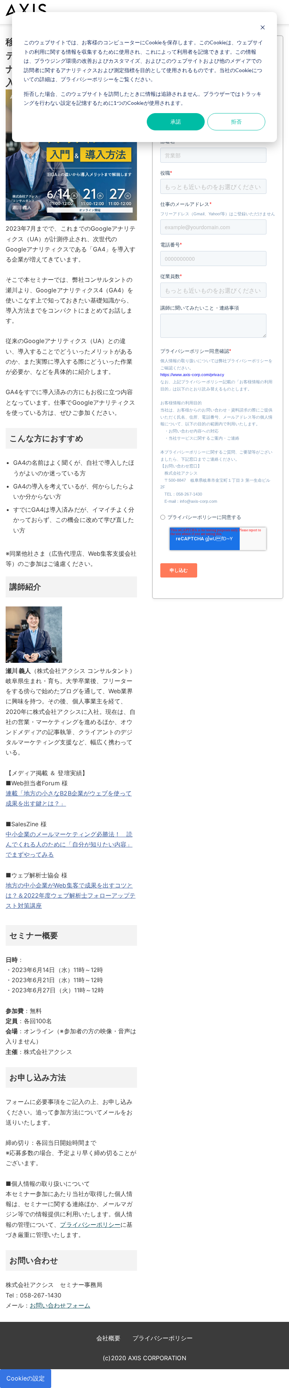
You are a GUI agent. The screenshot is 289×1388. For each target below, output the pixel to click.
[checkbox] (216, 513)
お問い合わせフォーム (60, 1305)
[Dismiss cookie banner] (262, 28)
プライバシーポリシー (90, 1224)
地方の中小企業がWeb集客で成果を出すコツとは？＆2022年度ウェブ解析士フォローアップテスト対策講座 (70, 895)
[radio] (216, 517)
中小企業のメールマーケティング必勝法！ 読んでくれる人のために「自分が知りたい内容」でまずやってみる (69, 844)
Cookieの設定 (25, 1378)
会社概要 (108, 1338)
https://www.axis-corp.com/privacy (192, 374)
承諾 (175, 121)
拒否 (236, 121)
